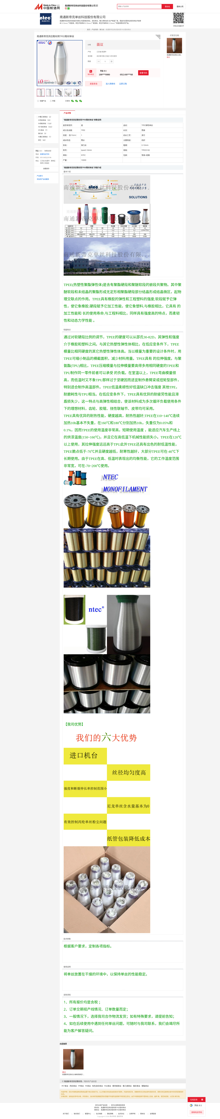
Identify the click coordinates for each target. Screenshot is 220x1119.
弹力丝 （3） (42, 133)
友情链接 (153, 1114)
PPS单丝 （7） (43, 130)
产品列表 (95, 29)
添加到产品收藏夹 (43, 179)
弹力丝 (102, 29)
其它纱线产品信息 (101, 1105)
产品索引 (40, 176)
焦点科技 (113, 1116)
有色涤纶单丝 (97, 1086)
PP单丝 (81, 1086)
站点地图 (99, 1114)
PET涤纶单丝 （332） (45, 127)
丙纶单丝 (73, 1086)
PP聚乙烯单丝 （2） (45, 117)
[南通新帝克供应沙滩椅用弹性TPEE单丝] (174, 45)
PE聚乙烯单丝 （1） (45, 137)
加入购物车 (110, 83)
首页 (88, 29)
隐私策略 (110, 1114)
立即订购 (123, 83)
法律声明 (132, 1114)
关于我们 (66, 1114)
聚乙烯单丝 (127, 1086)
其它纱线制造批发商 (118, 1105)
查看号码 (143, 73)
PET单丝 (65, 1086)
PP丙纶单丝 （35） (44, 120)
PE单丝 (88, 1086)
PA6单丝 (107, 1086)
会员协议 (121, 1114)
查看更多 (46, 169)
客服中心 (88, 1114)
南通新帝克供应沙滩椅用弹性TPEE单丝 (180, 55)
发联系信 (93, 83)
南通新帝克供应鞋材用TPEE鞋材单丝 (113, 1107)
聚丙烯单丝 (116, 1086)
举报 (53, 101)
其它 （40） (42, 140)
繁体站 (142, 1114)
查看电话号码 (44, 154)
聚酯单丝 (145, 1086)
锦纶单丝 (136, 1086)
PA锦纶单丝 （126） (45, 123)
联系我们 (77, 1114)
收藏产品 (42, 101)
